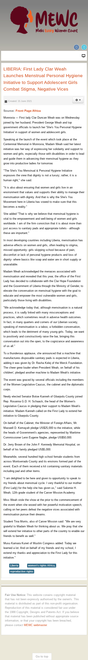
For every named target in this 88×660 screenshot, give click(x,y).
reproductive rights (21, 571)
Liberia (14, 565)
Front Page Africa (28, 110)
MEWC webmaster (35, 625)
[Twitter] (84, 47)
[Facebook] (76, 47)
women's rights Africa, (41, 565)
